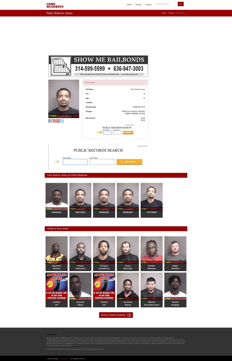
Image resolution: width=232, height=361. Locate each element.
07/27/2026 (151, 212)
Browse (138, 5)
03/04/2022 (56, 212)
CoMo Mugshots (63, 359)
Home (129, 5)
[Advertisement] (116, 37)
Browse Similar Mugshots (113, 315)
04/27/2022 (80, 212)
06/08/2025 (104, 212)
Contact (148, 5)
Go (181, 4)
